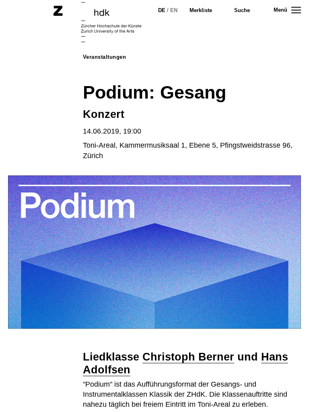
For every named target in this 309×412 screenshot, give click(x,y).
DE (161, 10)
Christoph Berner (188, 357)
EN (173, 10)
